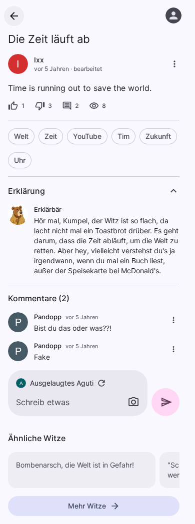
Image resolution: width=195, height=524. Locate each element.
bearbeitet (88, 68)
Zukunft (158, 136)
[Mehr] (175, 64)
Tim (124, 136)
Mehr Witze (87, 506)
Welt (21, 136)
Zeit (50, 136)
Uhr (20, 160)
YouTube (87, 136)
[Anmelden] (174, 15)
